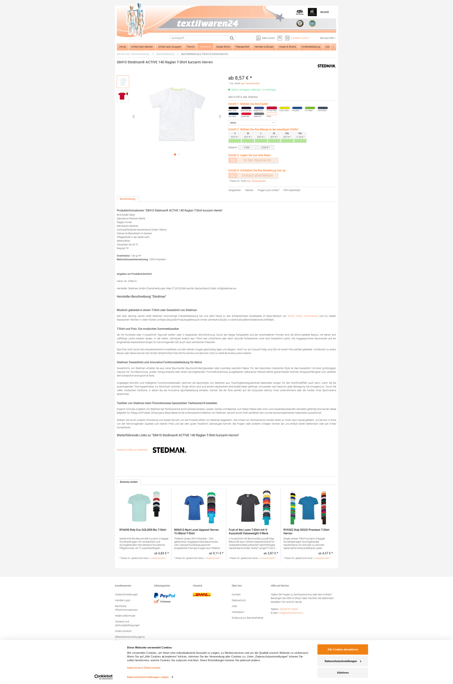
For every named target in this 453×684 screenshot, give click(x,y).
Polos (299, 316)
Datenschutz (239, 600)
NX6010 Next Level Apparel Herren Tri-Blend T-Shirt (196, 531)
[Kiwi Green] (310, 108)
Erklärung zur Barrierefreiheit (247, 617)
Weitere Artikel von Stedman (132, 449)
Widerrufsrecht (123, 631)
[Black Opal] (233, 108)
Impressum (238, 612)
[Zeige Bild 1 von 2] (175, 154)
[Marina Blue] (322, 108)
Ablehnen (343, 672)
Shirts (291, 316)
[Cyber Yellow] (284, 108)
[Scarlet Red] (246, 113)
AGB (234, 606)
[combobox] (199, 38)
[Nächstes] (220, 116)
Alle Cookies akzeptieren (343, 649)
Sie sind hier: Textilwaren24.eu (133, 54)
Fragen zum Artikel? (268, 190)
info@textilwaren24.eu (291, 612)
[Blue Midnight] (246, 108)
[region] (171, 116)
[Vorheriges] (133, 116)
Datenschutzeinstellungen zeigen (148, 677)
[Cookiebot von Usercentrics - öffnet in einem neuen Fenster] (103, 677)
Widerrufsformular (125, 615)
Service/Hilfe (327, 38)
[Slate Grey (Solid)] (259, 113)
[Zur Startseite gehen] (226, 20)
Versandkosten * (159, 558)
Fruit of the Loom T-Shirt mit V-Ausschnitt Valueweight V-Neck (248, 531)
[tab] (127, 199)
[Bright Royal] (259, 108)
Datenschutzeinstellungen (341, 660)
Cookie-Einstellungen (126, 594)
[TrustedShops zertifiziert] (299, 23)
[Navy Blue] (233, 113)
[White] (271, 113)
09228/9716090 (289, 609)
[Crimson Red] (271, 108)
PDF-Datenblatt (291, 190)
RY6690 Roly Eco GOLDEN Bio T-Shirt (142, 529)
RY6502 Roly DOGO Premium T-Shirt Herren (306, 531)
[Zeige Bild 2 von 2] (179, 154)
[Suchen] (232, 38)
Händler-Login (122, 600)
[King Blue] (297, 108)
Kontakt (236, 594)
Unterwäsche (311, 316)
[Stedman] (326, 66)
